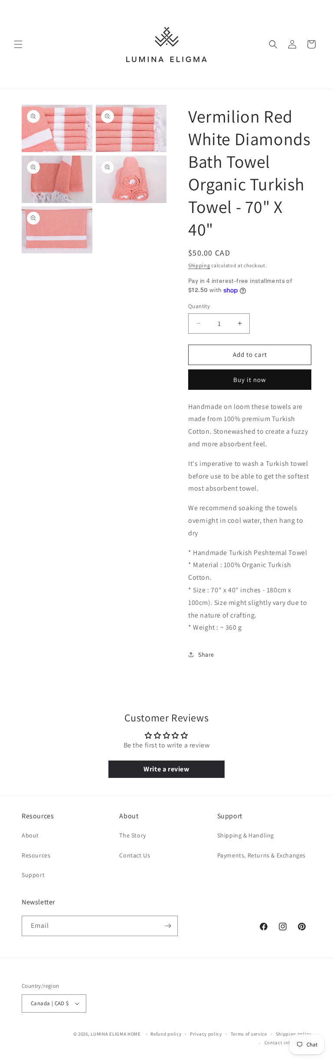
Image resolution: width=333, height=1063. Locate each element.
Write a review (166, 769)
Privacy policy (206, 1034)
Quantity (199, 306)
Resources (36, 855)
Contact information (287, 1043)
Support (33, 875)
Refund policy (165, 1034)
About (30, 835)
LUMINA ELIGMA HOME (116, 1034)
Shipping (199, 265)
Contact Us (134, 855)
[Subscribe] (167, 926)
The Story (132, 835)
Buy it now (249, 379)
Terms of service (249, 1034)
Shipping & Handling (245, 835)
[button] (18, 44)
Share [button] (206, 654)
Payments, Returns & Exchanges (261, 855)
